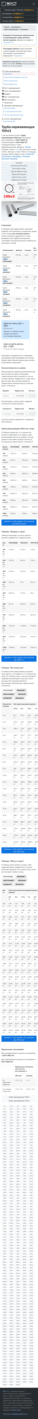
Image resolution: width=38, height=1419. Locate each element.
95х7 (11, 1270)
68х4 (11, 1231)
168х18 (5, 1331)
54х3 (11, 1209)
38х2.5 (18, 1175)
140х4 (4, 1306)
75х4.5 (31, 1240)
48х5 (18, 1195)
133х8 (31, 1301)
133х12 (11, 1304)
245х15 (11, 1351)
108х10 (5, 1284)
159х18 (31, 1323)
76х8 (4, 1248)
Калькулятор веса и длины (19, 165)
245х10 (25, 1348)
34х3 (18, 1167)
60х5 (18, 1223)
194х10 (5, 1337)
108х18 (24, 1284)
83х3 (24, 1251)
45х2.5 (31, 1187)
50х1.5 (11, 1198)
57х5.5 (18, 1217)
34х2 (4, 1167)
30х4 (31, 1156)
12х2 (31, 1111)
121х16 (18, 1292)
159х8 (24, 1320)
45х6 (31, 1189)
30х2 (4, 1156)
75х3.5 (18, 1240)
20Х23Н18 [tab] (19, 698)
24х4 (24, 1139)
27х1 (24, 1145)
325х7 (18, 1365)
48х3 (31, 1192)
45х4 (18, 1189)
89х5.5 (18, 1262)
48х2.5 (24, 1192)
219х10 (31, 1343)
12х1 (18, 1111)
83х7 (18, 1253)
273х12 (5, 1359)
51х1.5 (4, 1203)
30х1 (24, 1153)
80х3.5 (24, 1248)
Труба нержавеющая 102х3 (19, 1101)
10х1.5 (24, 1109)
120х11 (18, 1290)
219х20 (5, 1348)
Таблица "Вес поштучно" (19, 174)
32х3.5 (11, 1162)
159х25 (11, 1326)
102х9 (17, 1276)
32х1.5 (18, 1159)
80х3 (18, 1248)
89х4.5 (5, 1262)
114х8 (31, 1287)
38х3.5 (31, 1175)
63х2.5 (18, 1226)
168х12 (31, 1329)
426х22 (11, 1382)
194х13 (18, 1337)
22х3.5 (24, 1136)
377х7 (31, 1370)
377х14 (31, 1373)
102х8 (11, 1276)
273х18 (31, 1359)
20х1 (11, 1128)
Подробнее (18, 56)
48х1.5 (11, 1192)
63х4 (31, 1226)
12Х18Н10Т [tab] (7, 698)
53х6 (24, 1206)
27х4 (24, 1148)
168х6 (4, 1329)
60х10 (11, 1226)
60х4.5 (11, 1223)
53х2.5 (11, 1206)
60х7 (31, 1223)
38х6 (18, 1178)
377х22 (18, 1376)
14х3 (11, 1117)
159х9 (31, 1320)
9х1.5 (11, 1109)
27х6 (31, 1148)
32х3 (4, 1162)
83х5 (4, 1253)
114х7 (24, 1287)
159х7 (17, 1320)
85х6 (4, 1259)
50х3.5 (5, 1201)
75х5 (4, 1242)
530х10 (5, 1384)
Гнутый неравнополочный (13, 115)
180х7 (4, 1334)
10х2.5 (4, 1111)
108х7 (24, 1281)
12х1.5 (24, 1111)
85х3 (18, 1256)
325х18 (31, 1368)
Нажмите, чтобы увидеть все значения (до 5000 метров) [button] (19, 522)
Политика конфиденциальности (15, 1414)
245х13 (5, 1351)
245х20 (25, 1351)
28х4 (4, 1153)
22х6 (11, 1139)
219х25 (11, 1348)
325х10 (5, 1368)
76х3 (24, 1242)
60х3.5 (31, 1220)
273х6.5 (31, 1354)
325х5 (4, 1365)
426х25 (18, 1382)
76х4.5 (11, 1245)
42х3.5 (18, 1184)
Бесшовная (7, 74)
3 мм (17, 149)
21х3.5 (11, 1134)
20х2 (24, 1128)
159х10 (5, 1323)
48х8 (4, 1198)
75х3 (11, 1240)
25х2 (11, 1142)
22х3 (18, 1136)
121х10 (4, 1292)
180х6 (31, 1331)
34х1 (31, 1164)
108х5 (11, 1281)
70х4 (18, 1234)
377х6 (24, 1370)
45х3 (4, 1189)
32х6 (4, 1164)
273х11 (31, 1357)
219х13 (18, 1345)
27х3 (11, 1148)
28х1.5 (4, 1150)
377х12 (24, 1373)
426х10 (18, 1379)
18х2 (5, 1125)
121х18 (24, 1292)
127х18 (18, 1298)
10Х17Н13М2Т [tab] (8, 694)
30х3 (18, 1156)
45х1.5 (18, 1187)
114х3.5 (31, 1284)
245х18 (18, 1351)
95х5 (4, 1270)
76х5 (18, 1245)
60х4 (4, 1223)
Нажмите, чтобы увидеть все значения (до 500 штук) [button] (19, 1039)
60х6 (24, 1223)
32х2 (24, 1159)
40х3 (4, 1181)
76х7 (31, 1245)
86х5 (11, 1259)
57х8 (11, 1220)
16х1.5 (18, 1120)
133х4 (4, 1301)
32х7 (18, 1164)
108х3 (17, 1279)
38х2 (11, 1175)
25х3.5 (31, 1142)
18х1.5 (31, 1123)
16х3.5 (11, 1123)
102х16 (5, 1279)
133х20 (31, 1304)
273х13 (11, 1359)
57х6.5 (31, 1217)
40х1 (24, 1178)
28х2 (11, 1150)
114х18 (11, 1290)
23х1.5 (18, 1139)
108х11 (11, 1284)
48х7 (31, 1195)
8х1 (18, 1106)
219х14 (24, 1345)
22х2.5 (11, 1136)
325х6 (11, 1365)
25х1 (31, 1139)
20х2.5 (31, 1128)
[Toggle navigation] (33, 4)
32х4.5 (24, 1162)
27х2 (31, 1145)
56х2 (31, 1209)
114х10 (4, 1290)
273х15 (24, 1359)
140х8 (24, 1306)
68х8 (24, 1231)
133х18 (24, 1304)
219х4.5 (25, 1340)
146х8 (4, 1312)
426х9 (11, 1379)
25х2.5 (18, 1142)
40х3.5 (11, 1181)
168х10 (24, 1329)
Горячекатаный (9, 108)
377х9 (11, 1373)
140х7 (17, 1306)
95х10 (17, 1270)
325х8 (24, 1365)
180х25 (25, 1334)
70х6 (31, 1234)
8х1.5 (24, 1106)
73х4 (18, 1237)
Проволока (8, 102)
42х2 (4, 1184)
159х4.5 (31, 1318)
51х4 (31, 1203)
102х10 (24, 1276)
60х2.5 (18, 1220)
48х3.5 (5, 1195)
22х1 (24, 1134)
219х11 (4, 1345)
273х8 (11, 1357)
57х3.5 (24, 1214)
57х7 (5, 1220)
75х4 (24, 1240)
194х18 (31, 1337)
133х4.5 (11, 1301)
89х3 (18, 1259)
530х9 (31, 1382)
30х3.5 (24, 1156)
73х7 (24, 1237)
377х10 (18, 1373)
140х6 (11, 1306)
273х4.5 (11, 1354)
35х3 (11, 1170)
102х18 (11, 1279)
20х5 (24, 1131)
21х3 (5, 1134)
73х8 (31, 1237)
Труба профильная (10, 81)
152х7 (11, 1315)
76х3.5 (31, 1242)
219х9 (24, 1343)
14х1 (18, 1114)
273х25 (18, 1362)
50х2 (18, 1198)
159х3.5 (18, 1318)
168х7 (11, 1329)
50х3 (31, 1198)
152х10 (24, 1315)
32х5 (31, 1162)
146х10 (11, 1312)
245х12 (31, 1348)
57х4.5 (4, 1217)
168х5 (31, 1326)
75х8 (18, 1242)
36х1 (31, 1170)
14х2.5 (4, 1117)
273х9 (18, 1357)
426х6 (24, 1376)
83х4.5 (31, 1251)
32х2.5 (31, 1159)
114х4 (4, 1287)
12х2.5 (4, 1114)
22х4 (31, 1136)
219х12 (11, 1345)
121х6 (31, 1290)
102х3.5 (18, 1273)
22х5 (4, 1139)
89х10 (17, 1265)
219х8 (17, 1343)
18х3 (18, 1125)
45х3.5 (11, 1189)
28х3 (24, 1150)
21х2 (31, 1131)
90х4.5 (24, 1267)
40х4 (18, 1181)
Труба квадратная (10, 84)
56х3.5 (11, 1212)
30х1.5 (31, 1153)
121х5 (24, 1290)
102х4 (24, 1273)
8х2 (31, 1106)
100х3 (4, 1273)
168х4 (24, 1326)
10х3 (11, 1111)
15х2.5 (31, 1117)
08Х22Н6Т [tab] (21, 690)
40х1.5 (31, 1178)
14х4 (18, 1117)
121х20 (31, 1292)
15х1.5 (24, 1117)
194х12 (11, 1337)
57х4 (31, 1214)
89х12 (24, 1265)
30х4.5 (5, 1159)
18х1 (24, 1123)
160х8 (17, 1326)
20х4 (18, 1131)
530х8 (24, 1382)
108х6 (17, 1281)
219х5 (31, 1340)
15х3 (5, 1120)
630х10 (18, 1384)
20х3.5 (11, 1131)
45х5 (24, 1189)
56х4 (18, 1212)
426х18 (31, 1379)
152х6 (4, 1315)
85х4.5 (24, 1256)
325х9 (31, 1365)
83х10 (4, 1256)
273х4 (4, 1354)
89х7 (31, 1262)
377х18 (5, 1376)
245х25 (31, 1351)
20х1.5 (18, 1128)
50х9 (31, 1201)
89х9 (11, 1265)
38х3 (24, 1175)
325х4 (31, 1362)
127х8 (24, 1295)
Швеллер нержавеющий (13, 105)
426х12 (25, 1379)
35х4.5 (18, 1170)
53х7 (31, 1206)
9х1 (5, 1109)
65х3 (18, 1228)
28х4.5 (11, 1153)
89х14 (31, 1265)
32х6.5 (11, 1164)
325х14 (18, 1368)
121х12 (11, 1292)
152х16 (5, 1318)
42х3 (11, 1184)
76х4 (4, 1245)
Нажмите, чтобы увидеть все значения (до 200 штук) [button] (19, 850)
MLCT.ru (6, 1391)
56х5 (24, 1212)
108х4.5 (5, 1281)
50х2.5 (24, 1198)
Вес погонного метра (19, 168)
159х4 (24, 1318)
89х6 (24, 1262)
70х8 (11, 1237)
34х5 (4, 1170)
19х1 (5, 1128)
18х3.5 (24, 1125)
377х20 (11, 1376)
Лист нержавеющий (12, 88)
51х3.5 (24, 1203)
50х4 (11, 1201)
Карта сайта (16, 1410)
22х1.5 (31, 1134)
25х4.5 (11, 1145)
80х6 (11, 1251)
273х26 (25, 1362)
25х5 (18, 1145)
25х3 (24, 1142)
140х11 (4, 1309)
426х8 (4, 1379)
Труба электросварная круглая (15, 77)
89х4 (31, 1259)
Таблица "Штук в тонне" (19, 177)
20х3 (4, 1131)
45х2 (24, 1187)
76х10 (11, 1248)
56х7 (31, 1212)
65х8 (4, 1231)
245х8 (18, 1348)
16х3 (5, 1123)
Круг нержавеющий (11, 97)
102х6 (4, 1276)
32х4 (18, 1162)
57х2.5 (11, 1214)
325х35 (18, 1370)
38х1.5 (4, 1175)
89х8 (4, 1265)
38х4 (4, 1178)
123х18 (11, 1295)
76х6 (24, 1245)
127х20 (24, 1298)
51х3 (18, 1203)
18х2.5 (11, 1125)
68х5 (18, 1231)
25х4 (4, 1145)
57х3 (18, 1214)
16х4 (18, 1123)
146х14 (18, 1312)
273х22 (11, 1362)
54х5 (24, 1209)
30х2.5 (11, 1156)
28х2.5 (18, 1150)
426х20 (5, 1382)
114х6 (17, 1287)
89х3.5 (24, 1259)
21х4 (18, 1134)
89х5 (11, 1262)
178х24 (24, 1331)
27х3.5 (18, 1148)
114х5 (11, 1287)
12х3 (11, 1114)
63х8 (11, 1228)
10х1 (18, 1109)
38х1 (31, 1173)
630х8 (11, 1384)
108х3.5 (25, 1279)
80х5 (4, 1251)
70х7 (5, 1237)
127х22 (31, 1298)
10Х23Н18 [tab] (22, 694)
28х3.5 (31, 1150)
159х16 (24, 1323)
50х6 (24, 1201)
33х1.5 (24, 1164)
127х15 (11, 1298)
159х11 (11, 1323)
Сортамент (19, 163)
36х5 (24, 1173)
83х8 (24, 1253)
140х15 (18, 1309)
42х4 (24, 1184)
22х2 (4, 1136)
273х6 (24, 1354)
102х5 (31, 1273)
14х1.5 (24, 1114)
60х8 (4, 1226)
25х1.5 (4, 1142)
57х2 (4, 1214)
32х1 (11, 1159)
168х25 (11, 1331)
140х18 (24, 1309)
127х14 (4, 1298)
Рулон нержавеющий (12, 91)
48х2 (18, 1192)
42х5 (31, 1184)
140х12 (11, 1309)
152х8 (17, 1315)
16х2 (24, 1120)
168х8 (17, 1329)
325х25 (11, 1370)
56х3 (4, 1212)
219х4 (17, 1340)
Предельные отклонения (19, 180)
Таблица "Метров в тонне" (19, 171)
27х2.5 (4, 1148)
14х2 (31, 1114)
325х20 (5, 1370)
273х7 (4, 1357)
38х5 (11, 1178)
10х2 (31, 1109)
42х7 (11, 1187)
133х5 (17, 1301)
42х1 (24, 1181)
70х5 (24, 1234)
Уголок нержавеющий (12, 119)
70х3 (4, 1234)
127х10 (31, 1295)
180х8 (11, 1334)
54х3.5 (18, 1209)
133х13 (18, 1304)
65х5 (24, 1228)
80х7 (18, 1251)
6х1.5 (11, 1106)
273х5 (18, 1354)
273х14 (18, 1359)
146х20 (31, 1312)
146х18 (24, 1312)
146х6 (31, 1309)
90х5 (31, 1267)
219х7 (11, 1343)
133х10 (5, 1304)
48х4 (11, 1195)
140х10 (31, 1306)
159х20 (5, 1326)
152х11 (31, 1315)
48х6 (24, 1195)
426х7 (31, 1376)
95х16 (24, 1270)
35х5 (24, 1170)
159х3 (11, 1318)
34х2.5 (11, 1167)
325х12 (11, 1368)
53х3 (18, 1206)
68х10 (31, 1231)
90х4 (18, 1267)
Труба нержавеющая (12, 71)
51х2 (11, 1203)
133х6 (24, 1301)
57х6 (24, 1217)
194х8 (31, 1334)
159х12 (18, 1323)
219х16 (31, 1345)
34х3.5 (24, 1167)
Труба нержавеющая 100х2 (19, 1097)
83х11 (11, 1256)
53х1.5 (4, 1206)
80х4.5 (31, 1248)
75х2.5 (4, 1240)
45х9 (4, 1192)
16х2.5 (31, 1120)
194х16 (24, 1337)
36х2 (4, 1173)
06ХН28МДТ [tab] (8, 690)
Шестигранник (9, 100)
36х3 (11, 1173)
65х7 (31, 1228)
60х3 (24, 1220)
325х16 (25, 1368)
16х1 (11, 1120)
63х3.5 (24, 1226)
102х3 (11, 1273)
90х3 (4, 1267)
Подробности (8, 42)
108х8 (31, 1281)
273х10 (24, 1357)
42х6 (4, 1187)
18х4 (31, 1125)
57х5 (11, 1217)
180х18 (18, 1334)
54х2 (4, 1209)
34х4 (31, 1167)
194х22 (11, 1340)
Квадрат (7, 94)
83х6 (11, 1253)
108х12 (18, 1284)
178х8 (17, 1331)
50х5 (18, 1201)
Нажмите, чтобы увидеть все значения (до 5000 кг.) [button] (19, 658)
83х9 (31, 1253)
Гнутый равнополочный (12, 111)
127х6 (17, 1295)
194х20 (5, 1340)
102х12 (31, 1276)
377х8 (4, 1373)
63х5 (4, 1228)
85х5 (31, 1256)
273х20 (5, 1362)
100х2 (31, 1270)
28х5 (18, 1153)
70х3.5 (11, 1234)
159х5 (4, 1320)
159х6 (11, 1320)
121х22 (5, 1295)
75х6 (11, 1242)
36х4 (18, 1173)
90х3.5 (11, 1267)
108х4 (31, 1279)
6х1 (5, 1106)
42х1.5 (31, 1181)
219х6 (4, 1343)
